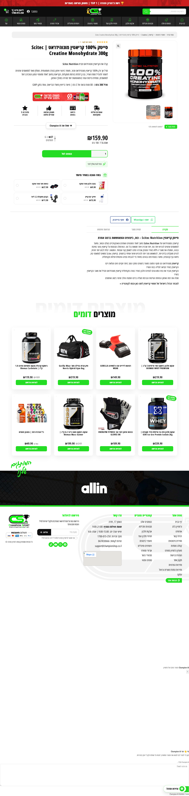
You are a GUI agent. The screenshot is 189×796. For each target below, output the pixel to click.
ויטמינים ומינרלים (73, 23)
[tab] (165, 229)
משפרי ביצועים (93, 23)
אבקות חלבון (130, 23)
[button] (118, 46)
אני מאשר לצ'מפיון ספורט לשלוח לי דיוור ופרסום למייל (58, 537)
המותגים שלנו (166, 23)
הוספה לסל (67, 153)
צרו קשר (117, 515)
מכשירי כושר (38, 23)
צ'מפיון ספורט (12, 542)
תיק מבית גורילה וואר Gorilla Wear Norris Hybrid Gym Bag (73, 367)
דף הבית (182, 23)
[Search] (146, 11)
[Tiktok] (51, 544)
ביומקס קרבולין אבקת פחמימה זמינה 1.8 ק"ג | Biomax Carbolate (31, 367)
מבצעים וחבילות (147, 23)
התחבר (34, 11)
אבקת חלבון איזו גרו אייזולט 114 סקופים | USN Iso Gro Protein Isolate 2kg (158, 433)
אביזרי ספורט (54, 23)
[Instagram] (60, 544)
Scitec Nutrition (70, 64)
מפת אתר (177, 515)
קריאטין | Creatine (147, 35)
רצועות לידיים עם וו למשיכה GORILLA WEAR (115, 367)
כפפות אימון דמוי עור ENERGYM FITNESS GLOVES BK (115, 433)
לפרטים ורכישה (158, 382)
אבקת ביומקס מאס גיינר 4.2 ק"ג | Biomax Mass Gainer (73, 433)
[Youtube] (55, 544)
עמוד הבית (170, 35)
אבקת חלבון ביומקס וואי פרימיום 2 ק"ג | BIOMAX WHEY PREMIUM (157, 367)
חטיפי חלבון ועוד (111, 23)
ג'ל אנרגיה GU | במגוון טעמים (31, 432)
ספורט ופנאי (21, 23)
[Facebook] (65, 544)
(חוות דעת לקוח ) (85, 42)
